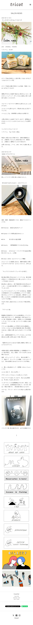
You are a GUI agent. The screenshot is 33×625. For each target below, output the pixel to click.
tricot (16, 618)
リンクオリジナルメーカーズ (12, 20)
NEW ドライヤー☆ (8, 154)
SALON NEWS (16, 13)
